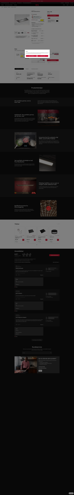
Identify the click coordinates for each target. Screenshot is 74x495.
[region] (37, 54)
